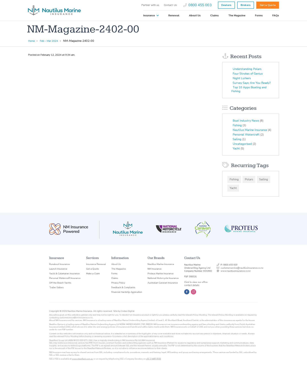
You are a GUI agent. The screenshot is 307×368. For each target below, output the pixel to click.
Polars (249, 179)
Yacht (236, 148)
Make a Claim (93, 273)
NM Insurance (154, 269)
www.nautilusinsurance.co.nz (236, 270)
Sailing (237, 139)
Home (31, 41)
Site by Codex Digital (123, 311)
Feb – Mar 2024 (49, 41)
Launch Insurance (58, 269)
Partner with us (150, 5)
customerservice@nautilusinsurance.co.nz (242, 267)
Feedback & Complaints (123, 287)
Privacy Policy (118, 283)
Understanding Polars (247, 69)
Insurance (149, 15)
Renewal (173, 15)
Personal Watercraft (246, 134)
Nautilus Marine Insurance (250, 130)
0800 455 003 (199, 5)
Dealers (226, 5)
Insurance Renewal (96, 264)
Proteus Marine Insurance (160, 273)
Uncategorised (242, 144)
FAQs (275, 15)
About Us (195, 15)
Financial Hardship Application (126, 292)
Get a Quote (268, 5)
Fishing (237, 125)
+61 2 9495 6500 (153, 359)
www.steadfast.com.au (82, 359)
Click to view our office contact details (196, 284)
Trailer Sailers (56, 287)
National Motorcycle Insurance (163, 278)
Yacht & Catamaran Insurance (64, 273)
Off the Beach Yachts (60, 283)
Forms (259, 15)
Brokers (246, 5)
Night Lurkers (242, 78)
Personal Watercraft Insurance (65, 278)
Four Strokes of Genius (248, 74)
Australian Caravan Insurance (163, 283)
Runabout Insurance (59, 264)
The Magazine (236, 15)
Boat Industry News (246, 121)
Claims (214, 15)
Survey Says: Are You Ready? (252, 83)
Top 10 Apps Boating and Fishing (249, 89)
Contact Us (170, 5)
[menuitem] (150, 5)
